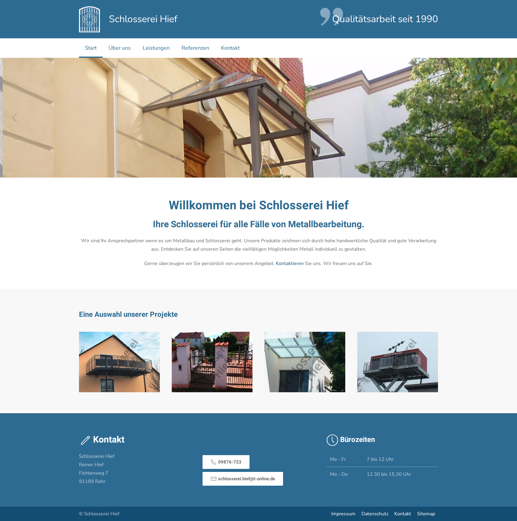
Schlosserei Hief (143, 19)
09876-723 (229, 462)
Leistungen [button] (156, 48)
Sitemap (426, 514)
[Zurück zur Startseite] (89, 19)
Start (91, 48)
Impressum (343, 514)
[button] (14, 117)
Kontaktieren (290, 263)
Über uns (120, 48)
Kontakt (230, 48)
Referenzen (195, 48)
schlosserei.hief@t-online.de (246, 478)
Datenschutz (374, 514)
